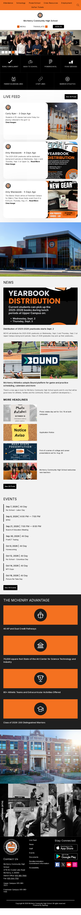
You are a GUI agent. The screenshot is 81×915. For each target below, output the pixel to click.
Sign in (58, 27)
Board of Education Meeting (17, 530)
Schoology (21, 3)
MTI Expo (10, 569)
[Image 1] (3, 52)
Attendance (8, 3)
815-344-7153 (13, 878)
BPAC (8, 520)
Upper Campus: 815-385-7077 (13, 884)
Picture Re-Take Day (14, 579)
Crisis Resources (51, 3)
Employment (66, 3)
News (31, 844)
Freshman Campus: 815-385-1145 (15, 891)
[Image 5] (16, 52)
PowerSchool (34, 3)
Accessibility (34, 868)
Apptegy (45, 905)
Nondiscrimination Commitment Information (39, 862)
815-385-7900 (20, 876)
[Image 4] (13, 52)
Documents (33, 857)
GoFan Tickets (37, 7)
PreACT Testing (12, 540)
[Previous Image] (5, 42)
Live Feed (33, 840)
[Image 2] (6, 52)
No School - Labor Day (15, 510)
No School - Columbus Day (17, 559)
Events (31, 853)
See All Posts (71, 97)
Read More (35, 161)
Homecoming (11, 549)
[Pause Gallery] (77, 52)
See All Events (10, 588)
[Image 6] (20, 52)
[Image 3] (9, 52)
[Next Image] (76, 42)
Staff (31, 849)
